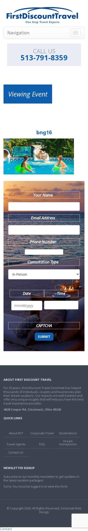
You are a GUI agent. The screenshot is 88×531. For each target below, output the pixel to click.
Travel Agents (16, 444)
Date (27, 293)
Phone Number (44, 241)
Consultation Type (44, 262)
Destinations (68, 433)
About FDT (16, 433)
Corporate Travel (42, 433)
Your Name (44, 195)
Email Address (44, 217)
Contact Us (15, 452)
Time (61, 293)
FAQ (42, 444)
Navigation (18, 32)
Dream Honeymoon (68, 442)
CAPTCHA (44, 325)
